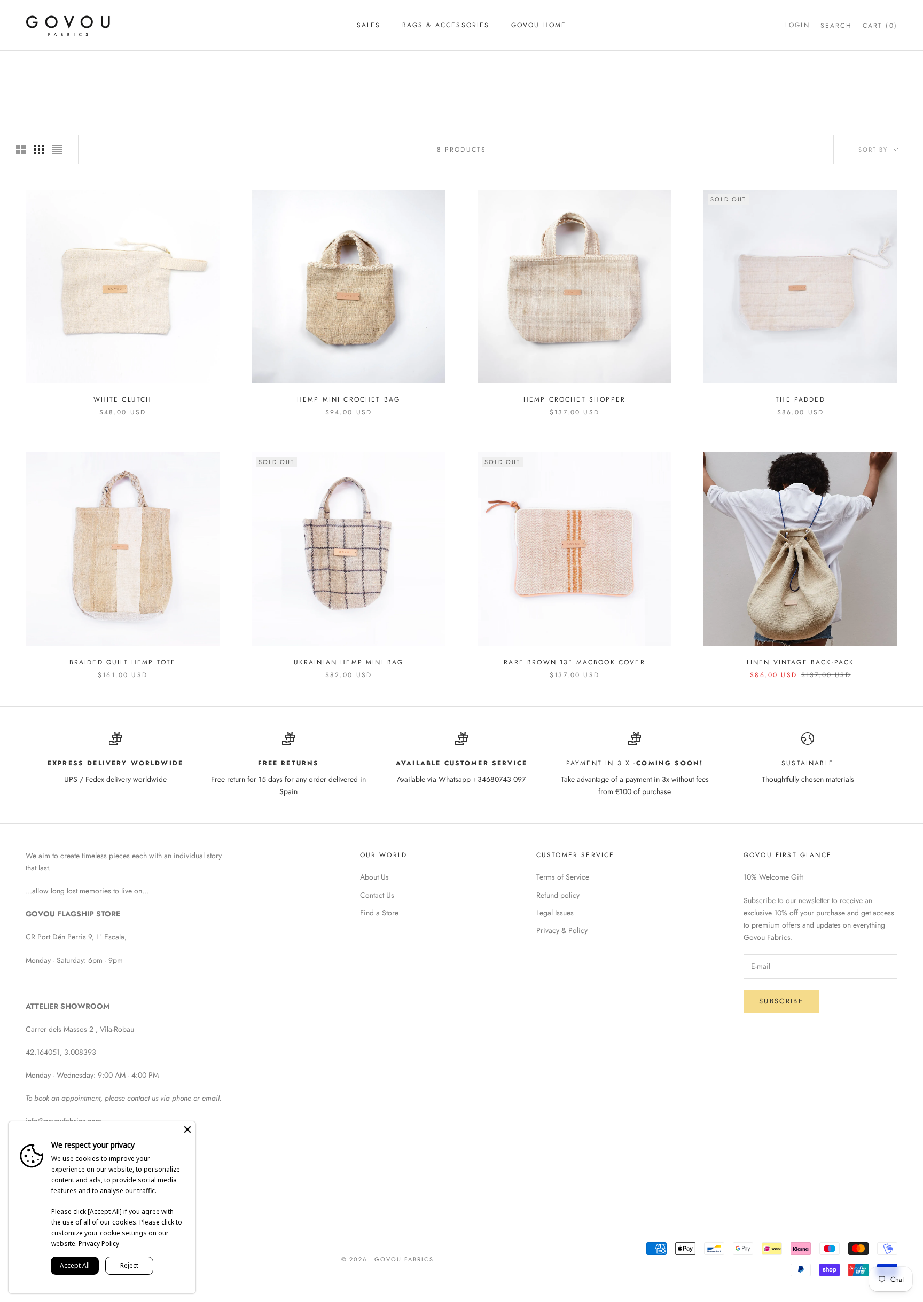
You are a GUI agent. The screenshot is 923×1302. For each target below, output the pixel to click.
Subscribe (781, 1001)
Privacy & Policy (562, 930)
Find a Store (379, 912)
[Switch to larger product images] (21, 149)
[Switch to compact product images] (57, 149)
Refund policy (558, 895)
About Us (374, 877)
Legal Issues (555, 912)
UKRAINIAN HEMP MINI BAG (349, 662)
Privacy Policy (99, 1243)
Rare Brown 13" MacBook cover (574, 662)
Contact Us (377, 895)
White (97, 66)
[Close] (187, 1129)
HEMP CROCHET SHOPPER (574, 399)
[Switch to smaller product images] (39, 149)
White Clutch (122, 399)
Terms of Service (562, 877)
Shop (65, 66)
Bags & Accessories (446, 25)
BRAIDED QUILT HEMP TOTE (122, 662)
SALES (369, 25)
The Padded (800, 399)
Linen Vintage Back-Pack (801, 662)
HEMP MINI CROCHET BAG (348, 399)
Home (35, 66)
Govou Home (539, 25)
